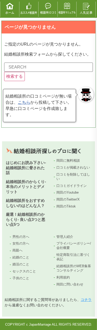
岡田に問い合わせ (69, 284)
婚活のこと (20, 264)
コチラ (86, 300)
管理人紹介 (64, 237)
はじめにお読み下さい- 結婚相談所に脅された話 (26, 167)
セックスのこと (24, 271)
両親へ (17, 250)
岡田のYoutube (67, 192)
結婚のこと (20, 257)
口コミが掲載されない (73, 167)
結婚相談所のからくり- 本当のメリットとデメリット (26, 186)
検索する (14, 76)
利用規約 (63, 277)
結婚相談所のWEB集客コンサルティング (73, 268)
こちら (24, 102)
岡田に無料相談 (68, 160)
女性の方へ (20, 243)
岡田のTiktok (66, 206)
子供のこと (20, 278)
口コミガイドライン (71, 186)
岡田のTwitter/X (68, 199)
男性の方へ (20, 237)
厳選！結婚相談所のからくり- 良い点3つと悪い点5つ (25, 219)
